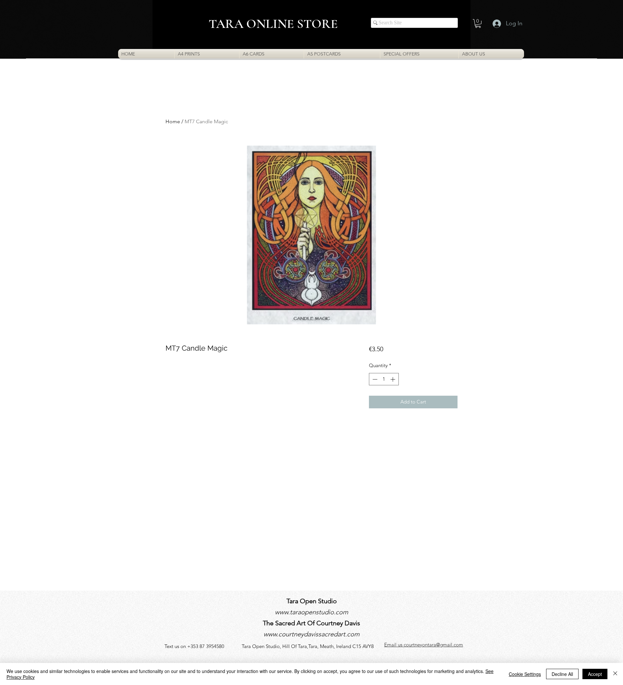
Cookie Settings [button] (525, 674)
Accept (595, 674)
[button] (478, 23)
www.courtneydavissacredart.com (311, 634)
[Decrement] (374, 379)
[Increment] (393, 379)
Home (172, 121)
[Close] (615, 674)
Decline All (562, 674)
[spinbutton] (383, 379)
